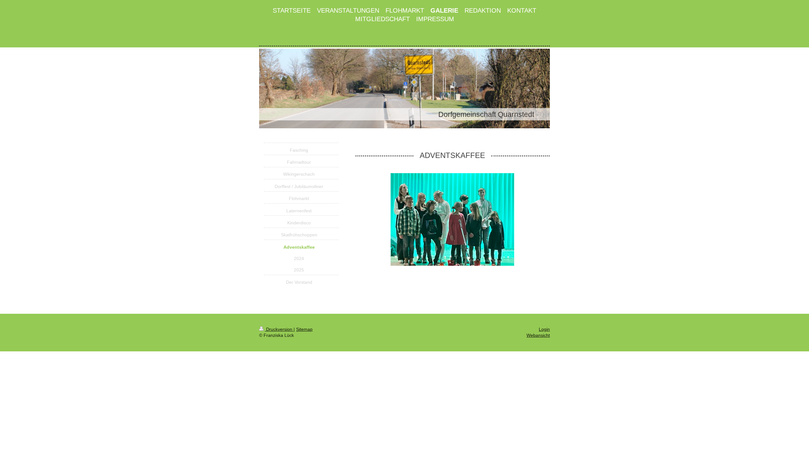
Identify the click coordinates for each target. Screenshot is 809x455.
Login (544, 329)
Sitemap (304, 329)
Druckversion (279, 329)
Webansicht (538, 335)
